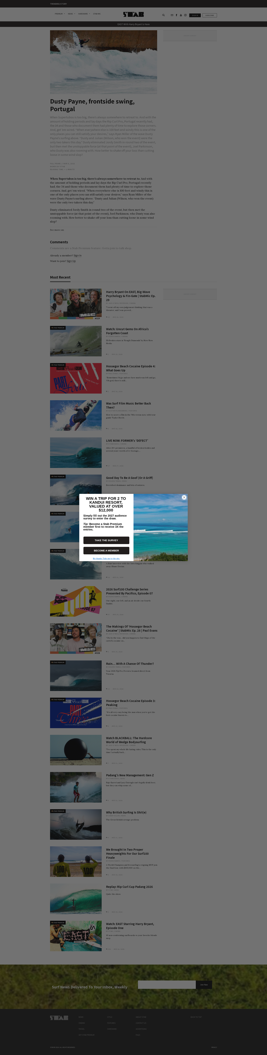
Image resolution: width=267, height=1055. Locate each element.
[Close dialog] (184, 497)
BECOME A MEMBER (106, 550)
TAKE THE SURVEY (106, 540)
